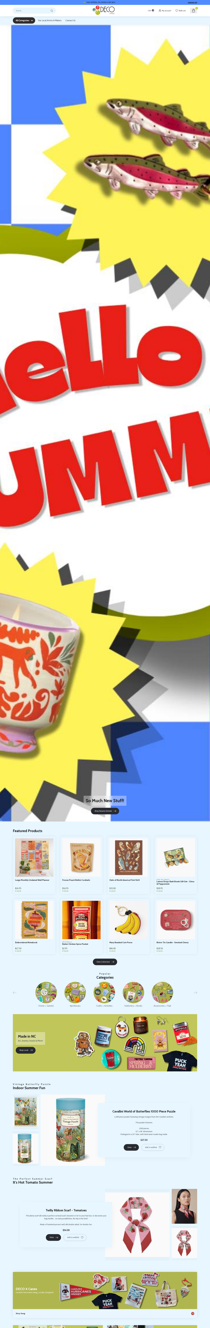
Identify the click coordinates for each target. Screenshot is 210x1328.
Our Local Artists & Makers (50, 20)
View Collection (103, 962)
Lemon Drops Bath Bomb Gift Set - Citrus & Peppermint (175, 882)
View (129, 1147)
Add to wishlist (151, 1147)
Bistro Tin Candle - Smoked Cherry (173, 942)
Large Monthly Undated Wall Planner (32, 880)
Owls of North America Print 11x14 (124, 880)
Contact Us (192, 2)
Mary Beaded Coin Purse (120, 942)
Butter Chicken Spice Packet (75, 944)
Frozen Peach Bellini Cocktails (76, 880)
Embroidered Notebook (26, 942)
